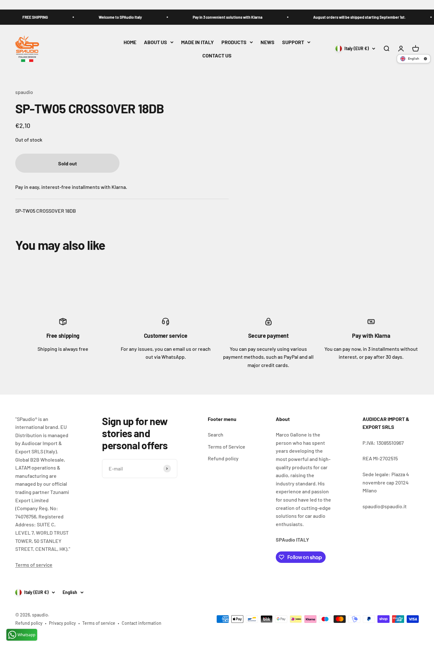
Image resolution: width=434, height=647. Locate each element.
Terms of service (33, 565)
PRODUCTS (234, 42)
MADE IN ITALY (197, 42)
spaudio (24, 92)
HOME (130, 42)
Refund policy (223, 458)
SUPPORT (293, 42)
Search (215, 434)
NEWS (268, 42)
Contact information (141, 623)
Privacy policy (62, 623)
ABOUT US (155, 42)
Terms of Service (226, 447)
